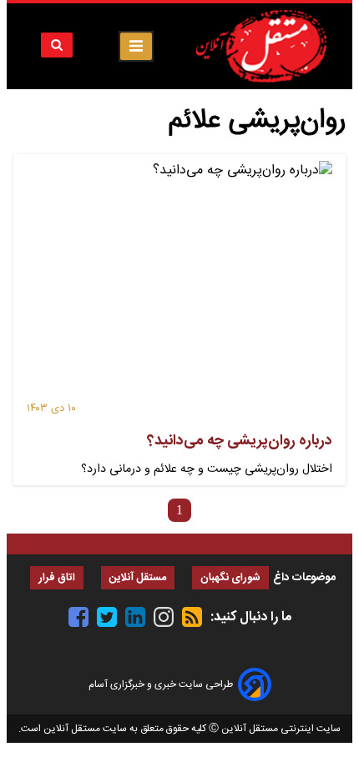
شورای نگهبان (230, 578)
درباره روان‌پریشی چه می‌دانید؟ (239, 441)
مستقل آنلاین (137, 578)
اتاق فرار (56, 578)
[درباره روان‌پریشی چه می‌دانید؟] (179, 281)
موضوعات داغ (304, 578)
